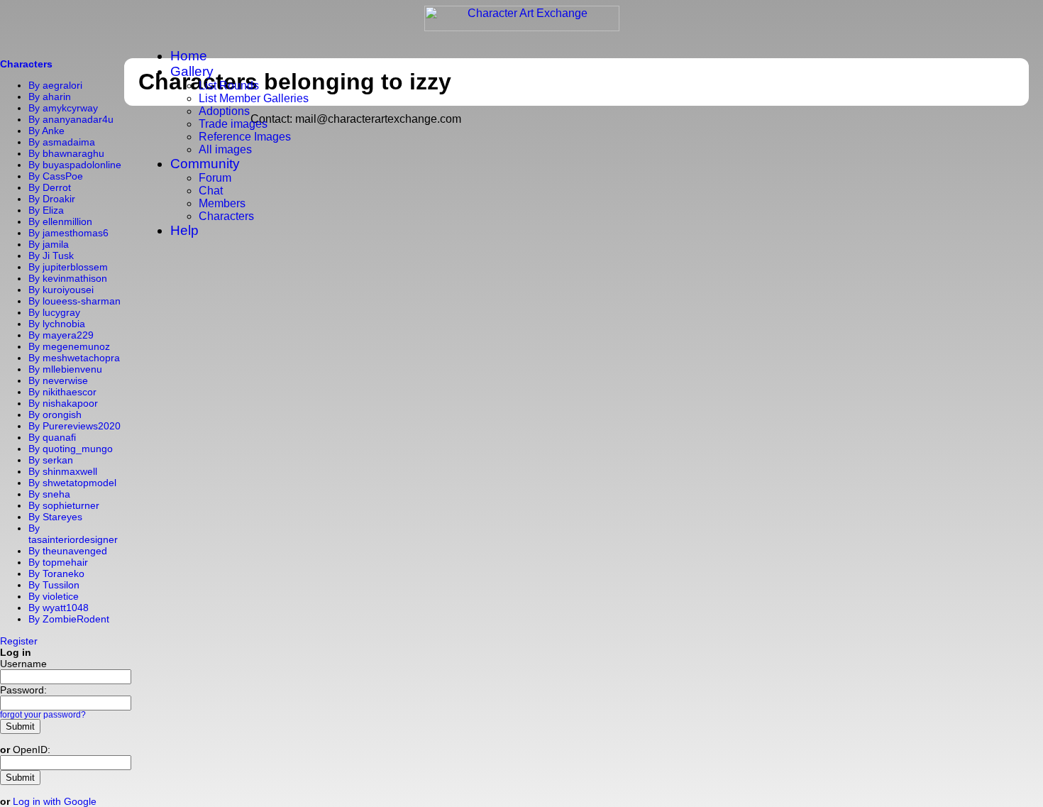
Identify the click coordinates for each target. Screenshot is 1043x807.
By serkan (50, 460)
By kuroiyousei (61, 289)
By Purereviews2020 (74, 426)
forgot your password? (43, 714)
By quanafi (52, 437)
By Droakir (51, 198)
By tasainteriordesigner (73, 533)
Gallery (192, 71)
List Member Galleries (254, 98)
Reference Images (245, 137)
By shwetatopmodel (72, 482)
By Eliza (46, 210)
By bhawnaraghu (66, 153)
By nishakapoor (63, 403)
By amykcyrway (63, 108)
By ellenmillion (60, 221)
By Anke (46, 130)
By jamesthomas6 (68, 232)
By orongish (55, 414)
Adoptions (224, 111)
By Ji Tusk (51, 255)
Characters (226, 216)
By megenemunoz (69, 346)
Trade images (233, 124)
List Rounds (229, 85)
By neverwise (58, 380)
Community (205, 163)
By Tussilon (53, 585)
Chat (211, 191)
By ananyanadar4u (71, 119)
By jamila (48, 244)
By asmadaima (61, 142)
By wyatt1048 (58, 607)
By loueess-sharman (74, 301)
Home (188, 55)
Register (19, 641)
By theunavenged (67, 550)
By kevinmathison (67, 278)
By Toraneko (56, 573)
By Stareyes (55, 516)
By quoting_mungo (70, 448)
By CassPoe (55, 176)
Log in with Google (54, 801)
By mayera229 (61, 335)
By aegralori (55, 85)
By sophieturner (63, 505)
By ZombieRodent (68, 619)
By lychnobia (56, 323)
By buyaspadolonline (74, 164)
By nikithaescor (62, 391)
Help (184, 230)
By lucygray (54, 312)
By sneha (49, 494)
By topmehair (58, 562)
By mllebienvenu (65, 369)
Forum (215, 178)
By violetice (53, 596)
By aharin (49, 96)
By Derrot (49, 187)
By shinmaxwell (62, 471)
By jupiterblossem (68, 267)
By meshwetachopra (74, 357)
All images (225, 149)
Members (222, 203)
